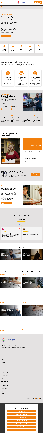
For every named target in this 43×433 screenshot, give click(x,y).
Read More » (2, 274)
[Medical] (21, 46)
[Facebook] (35, 2)
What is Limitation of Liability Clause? (30, 327)
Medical (21, 49)
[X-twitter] (41, 3)
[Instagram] (37, 2)
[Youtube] (39, 2)
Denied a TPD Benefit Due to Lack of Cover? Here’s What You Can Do (32, 272)
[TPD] (39, 46)
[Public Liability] (30, 46)
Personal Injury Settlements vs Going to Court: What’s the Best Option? (9, 300)
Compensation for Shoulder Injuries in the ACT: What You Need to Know (9, 328)
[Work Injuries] (13, 46)
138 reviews (23, 223)
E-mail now (3, 349)
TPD (39, 49)
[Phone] (2, 2)
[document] (21, 418)
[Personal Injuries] (4, 46)
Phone (4, 2)
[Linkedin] (41, 2)
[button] (21, 405)
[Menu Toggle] (1, 7)
